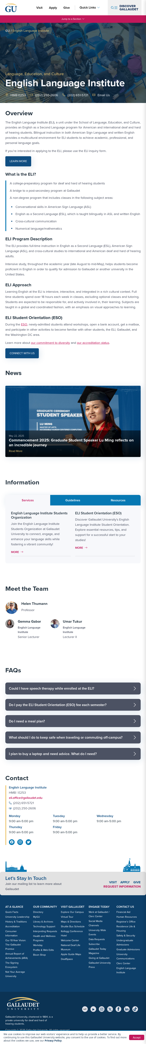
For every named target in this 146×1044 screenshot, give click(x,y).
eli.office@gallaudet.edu (25, 797)
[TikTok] (135, 1009)
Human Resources (126, 917)
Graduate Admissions (128, 949)
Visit (39, 7)
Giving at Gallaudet (99, 958)
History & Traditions (16, 922)
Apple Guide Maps (71, 954)
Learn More (20, 162)
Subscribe (94, 944)
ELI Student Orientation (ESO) (98, 513)
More (18, 552)
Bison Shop (39, 955)
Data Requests (97, 939)
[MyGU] (85, 1009)
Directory (38, 912)
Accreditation (12, 926)
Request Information (122, 886)
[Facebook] (118, 1009)
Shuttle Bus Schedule (73, 926)
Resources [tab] (118, 500)
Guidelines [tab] (72, 500)
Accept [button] (136, 1037)
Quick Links (88, 7)
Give (66, 7)
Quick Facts (11, 912)
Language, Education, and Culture (34, 74)
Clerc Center (123, 963)
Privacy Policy (53, 1040)
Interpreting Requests (45, 931)
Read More (15, 451)
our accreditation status (93, 342)
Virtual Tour (67, 917)
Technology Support (44, 926)
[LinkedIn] (127, 1009)
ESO (24, 324)
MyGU (36, 917)
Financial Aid (123, 912)
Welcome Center (70, 940)
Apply (53, 7)
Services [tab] (28, 500)
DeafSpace (67, 959)
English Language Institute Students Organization (39, 515)
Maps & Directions (71, 922)
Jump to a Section (71, 19)
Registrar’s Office (125, 922)
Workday (38, 945)
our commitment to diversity (50, 342)
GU (7, 30)
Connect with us (22, 353)
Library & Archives (43, 922)
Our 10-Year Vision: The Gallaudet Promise (15, 945)
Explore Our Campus (72, 912)
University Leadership (17, 917)
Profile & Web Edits (43, 950)
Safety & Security (125, 935)
